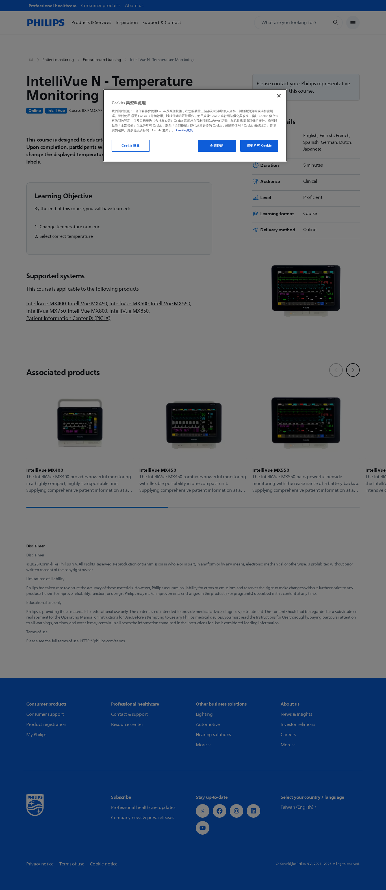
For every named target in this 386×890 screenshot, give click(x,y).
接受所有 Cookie (259, 145)
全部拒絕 (216, 145)
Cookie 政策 (184, 130)
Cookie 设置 (131, 145)
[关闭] (279, 96)
